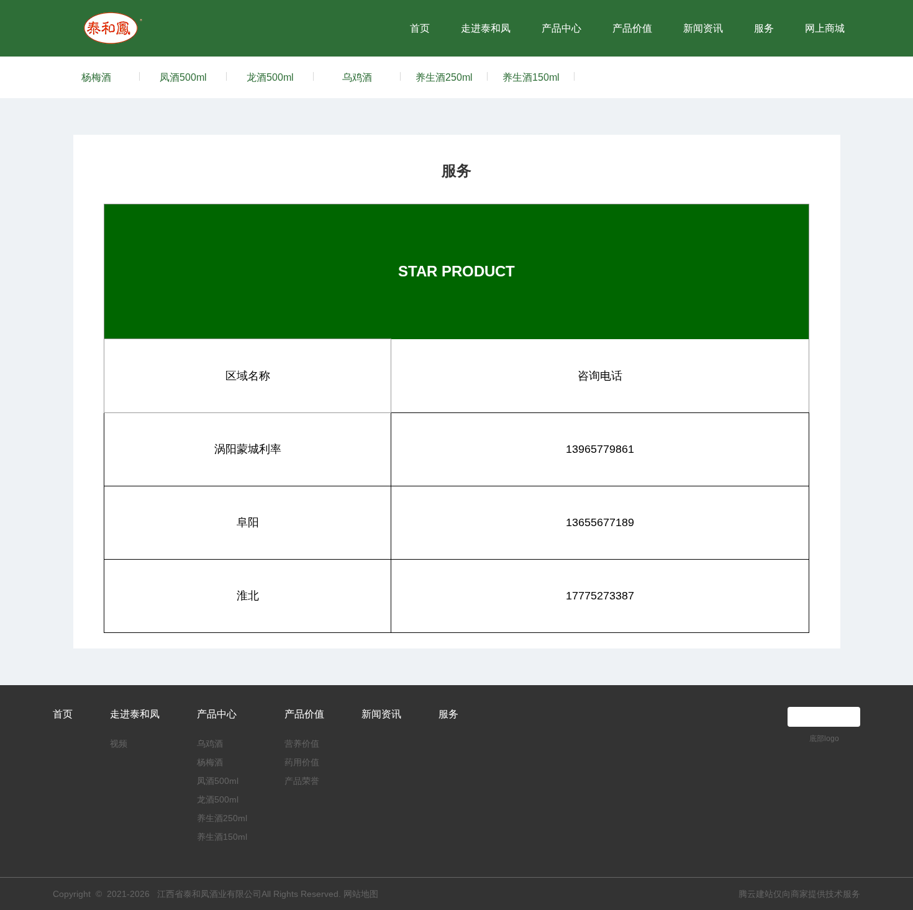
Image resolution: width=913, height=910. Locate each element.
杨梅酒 (96, 77)
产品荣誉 (301, 781)
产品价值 (632, 28)
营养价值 (301, 743)
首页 (420, 28)
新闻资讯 (703, 28)
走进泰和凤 (486, 28)
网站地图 (360, 894)
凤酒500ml (183, 77)
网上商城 (825, 28)
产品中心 (561, 28)
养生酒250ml (444, 77)
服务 (764, 28)
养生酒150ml (531, 77)
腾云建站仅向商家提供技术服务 (799, 894)
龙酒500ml (270, 77)
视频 (118, 743)
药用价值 (301, 762)
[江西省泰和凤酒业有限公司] (114, 16)
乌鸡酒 (357, 77)
